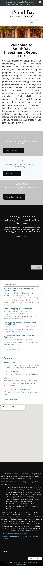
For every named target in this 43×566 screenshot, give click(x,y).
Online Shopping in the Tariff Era (18, 309)
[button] (34, 22)
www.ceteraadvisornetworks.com (15, 533)
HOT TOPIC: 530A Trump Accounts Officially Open (18, 289)
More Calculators (12, 400)
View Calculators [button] (13, 197)
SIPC (31, 476)
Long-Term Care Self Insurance (17, 389)
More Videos (21, 236)
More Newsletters (12, 350)
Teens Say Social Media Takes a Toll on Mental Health (20, 323)
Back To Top (34, 558)
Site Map (4, 551)
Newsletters (10, 284)
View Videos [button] (11, 174)
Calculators (10, 358)
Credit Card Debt (11, 371)
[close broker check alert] (40, 2)
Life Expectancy (10, 378)
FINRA (26, 476)
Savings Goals (10, 362)
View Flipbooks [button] (13, 151)
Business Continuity (9, 536)
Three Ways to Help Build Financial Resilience (19, 336)
